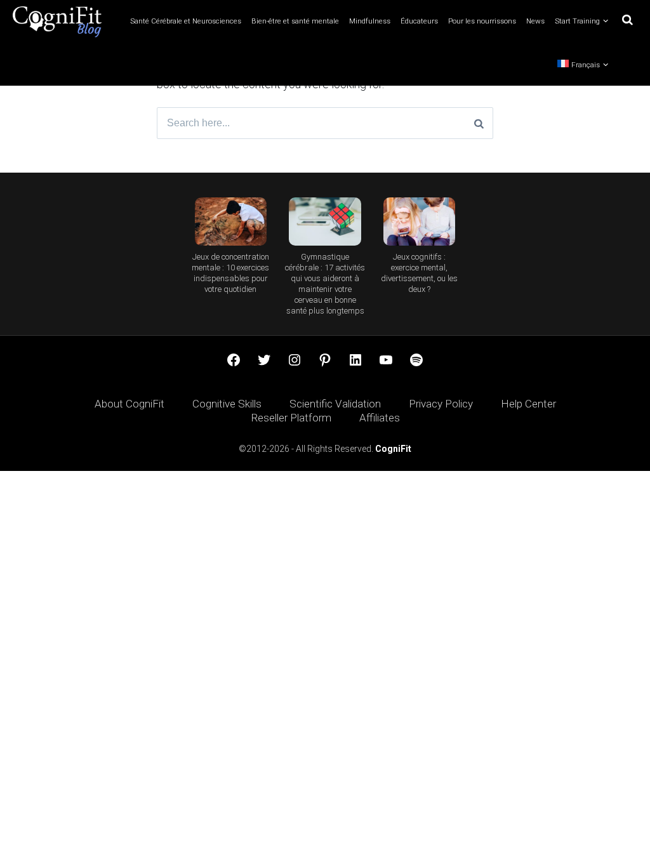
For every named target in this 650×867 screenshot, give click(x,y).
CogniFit (393, 449)
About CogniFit (129, 403)
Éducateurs (419, 21)
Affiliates (379, 417)
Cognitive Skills (227, 403)
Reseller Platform (291, 417)
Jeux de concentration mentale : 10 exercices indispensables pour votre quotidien (230, 273)
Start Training (577, 21)
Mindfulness (369, 21)
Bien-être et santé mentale (295, 21)
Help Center (528, 403)
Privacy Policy (441, 403)
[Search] (479, 123)
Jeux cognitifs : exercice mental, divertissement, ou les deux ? (419, 273)
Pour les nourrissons (482, 21)
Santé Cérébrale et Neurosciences (185, 21)
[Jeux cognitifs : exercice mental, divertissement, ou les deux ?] (420, 221)
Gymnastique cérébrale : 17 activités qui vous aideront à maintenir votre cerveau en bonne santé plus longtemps (325, 283)
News (535, 21)
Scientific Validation (335, 403)
